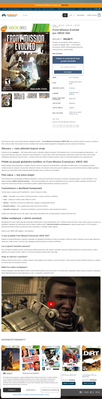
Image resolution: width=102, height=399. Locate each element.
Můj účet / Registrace (14, 9)
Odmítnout (31, 390)
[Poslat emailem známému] (67, 126)
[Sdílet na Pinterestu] (70, 126)
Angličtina (72, 103)
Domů (54, 25)
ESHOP (4, 9)
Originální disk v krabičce (74, 93)
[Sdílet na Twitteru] (60, 126)
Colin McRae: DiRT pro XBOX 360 (89, 376)
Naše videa (37, 9)
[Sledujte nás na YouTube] (99, 9)
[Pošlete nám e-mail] (96, 9)
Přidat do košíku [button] (68, 383)
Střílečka (76, 77)
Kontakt (80, 9)
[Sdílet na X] (57, 126)
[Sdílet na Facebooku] (54, 126)
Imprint (47, 394)
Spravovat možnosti (50, 390)
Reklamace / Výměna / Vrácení (66, 9)
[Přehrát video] (51, 304)
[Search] (65, 15)
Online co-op (73, 114)
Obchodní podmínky (48, 9)
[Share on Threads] (64, 126)
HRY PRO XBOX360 (64, 122)
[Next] (46, 57)
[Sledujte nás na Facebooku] (94, 9)
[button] (80, 15)
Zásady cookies (17, 394)
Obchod (61, 25)
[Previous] (5, 57)
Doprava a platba (27, 9)
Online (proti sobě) (75, 112)
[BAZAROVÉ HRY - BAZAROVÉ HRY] (9, 15)
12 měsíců (72, 88)
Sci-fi (70, 77)
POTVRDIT (68, 72)
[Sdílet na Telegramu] (77, 126)
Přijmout (12, 390)
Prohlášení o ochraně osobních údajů (33, 394)
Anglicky (71, 107)
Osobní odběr (88, 9)
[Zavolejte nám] (97, 9)
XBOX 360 (69, 25)
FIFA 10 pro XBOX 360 (69, 375)
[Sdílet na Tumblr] (74, 126)
